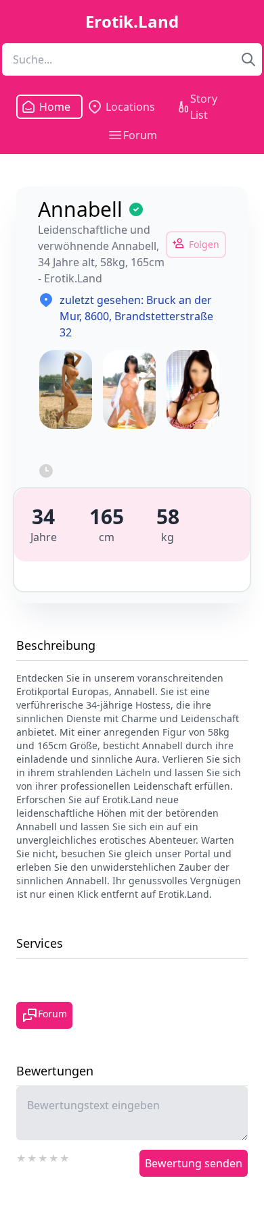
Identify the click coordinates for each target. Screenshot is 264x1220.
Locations (130, 106)
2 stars (32, 1156)
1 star (21, 1156)
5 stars (65, 1156)
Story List (203, 106)
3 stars (43, 1156)
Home (50, 106)
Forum (140, 135)
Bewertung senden (193, 1163)
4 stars (54, 1156)
